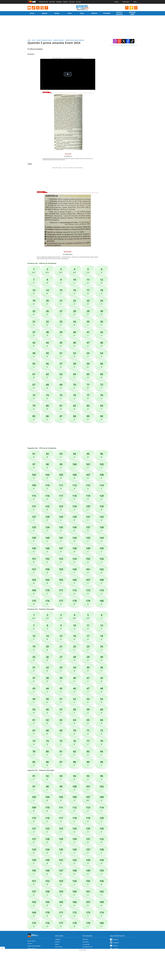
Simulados (85, 942)
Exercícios (85, 939)
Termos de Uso (32, 948)
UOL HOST (52, 1)
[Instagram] (42, 7)
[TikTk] (132, 41)
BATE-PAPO (126, 1)
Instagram (116, 942)
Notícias (57, 942)
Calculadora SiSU (87, 947)
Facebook (115, 939)
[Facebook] (128, 41)
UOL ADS (78, 1)
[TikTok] (33, 7)
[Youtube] (29, 7)
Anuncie (30, 943)
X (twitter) (116, 948)
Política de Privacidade (34, 946)
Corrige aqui (86, 944)
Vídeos (57, 944)
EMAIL (135, 1)
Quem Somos (31, 941)
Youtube (115, 945)
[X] (38, 7)
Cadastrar (58, 939)
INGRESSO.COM (43, 1)
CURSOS (65, 1)
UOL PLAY (72, 1)
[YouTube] (119, 41)
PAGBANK (59, 1)
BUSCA (116, 1)
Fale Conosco (58, 947)
